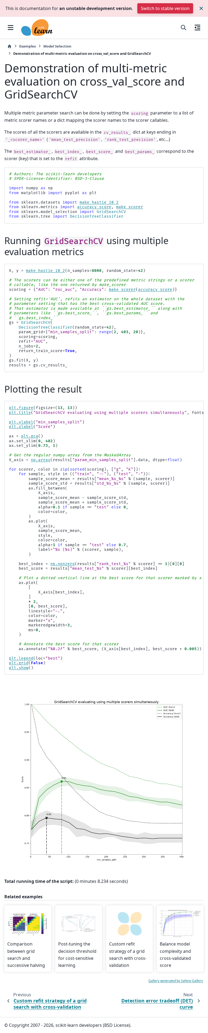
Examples (27, 46)
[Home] (9, 46)
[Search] (183, 27)
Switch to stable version (165, 8)
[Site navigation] (10, 27)
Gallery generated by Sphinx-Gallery (175, 980)
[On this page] (197, 27)
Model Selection (57, 46)
